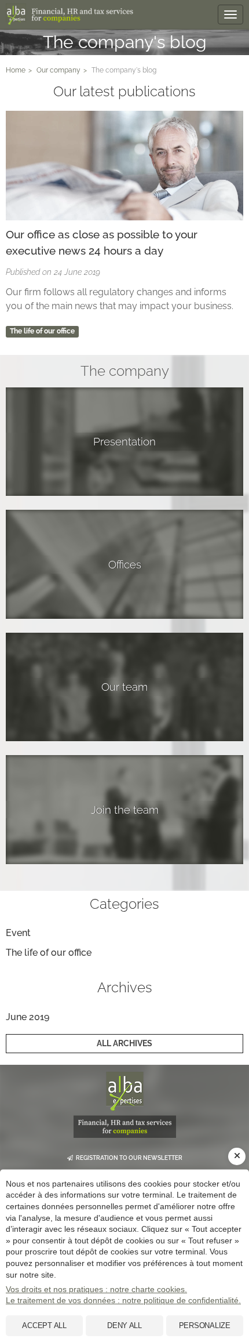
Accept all (44, 1325)
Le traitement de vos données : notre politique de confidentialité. (123, 1300)
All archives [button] (124, 1043)
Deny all (124, 1325)
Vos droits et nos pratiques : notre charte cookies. (96, 1289)
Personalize (204, 1325)
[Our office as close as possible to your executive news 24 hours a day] (124, 165)
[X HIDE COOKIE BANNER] (237, 1156)
